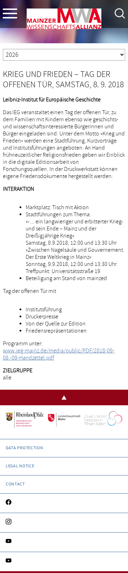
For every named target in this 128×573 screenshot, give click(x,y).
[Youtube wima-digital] (64, 561)
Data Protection (24, 448)
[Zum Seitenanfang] (64, 397)
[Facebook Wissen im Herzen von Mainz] (64, 503)
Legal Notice (20, 466)
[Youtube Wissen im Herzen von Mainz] (64, 542)
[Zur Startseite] (64, 20)
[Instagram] (64, 522)
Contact (15, 484)
